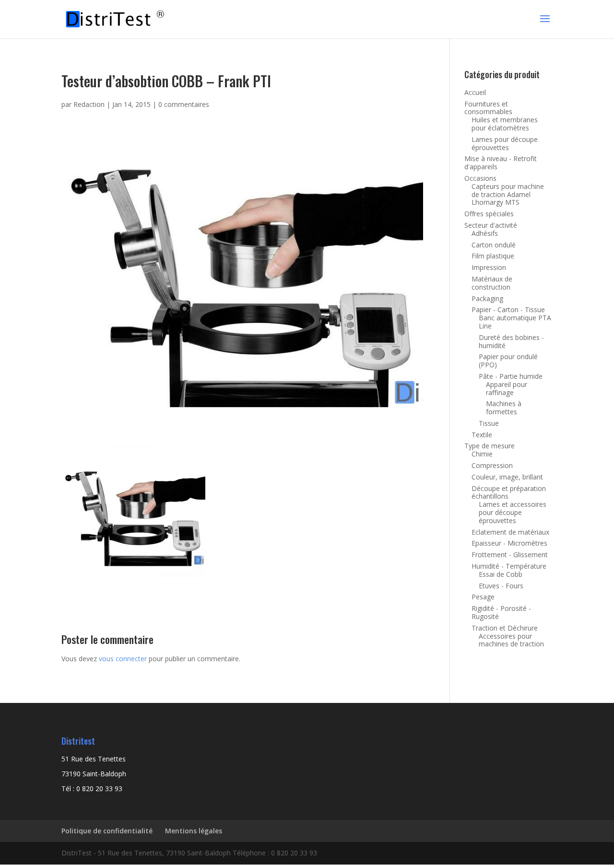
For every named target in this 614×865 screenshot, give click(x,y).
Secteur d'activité (490, 225)
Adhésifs (485, 233)
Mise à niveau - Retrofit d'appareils (500, 162)
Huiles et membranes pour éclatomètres (505, 123)
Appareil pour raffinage (506, 388)
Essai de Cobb (500, 574)
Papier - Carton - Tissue (508, 309)
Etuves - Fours (501, 585)
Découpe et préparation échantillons (509, 492)
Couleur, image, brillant (507, 476)
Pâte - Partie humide (511, 376)
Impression (489, 267)
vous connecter (123, 658)
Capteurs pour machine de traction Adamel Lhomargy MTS (508, 194)
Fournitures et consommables (488, 108)
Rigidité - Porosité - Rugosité (501, 612)
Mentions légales (193, 830)
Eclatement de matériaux (510, 532)
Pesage (483, 596)
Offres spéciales (489, 213)
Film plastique (493, 255)
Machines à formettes (503, 407)
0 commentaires (183, 104)
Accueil (475, 92)
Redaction (89, 104)
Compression (492, 465)
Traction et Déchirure (505, 627)
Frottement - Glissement (510, 554)
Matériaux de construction (492, 283)
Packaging (487, 298)
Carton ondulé (494, 244)
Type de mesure (489, 445)
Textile (482, 434)
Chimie (482, 453)
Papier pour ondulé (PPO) (508, 360)
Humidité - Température (509, 566)
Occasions (480, 178)
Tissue (489, 423)
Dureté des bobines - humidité (511, 341)
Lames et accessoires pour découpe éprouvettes (512, 512)
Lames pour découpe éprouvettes (505, 143)
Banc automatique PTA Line (515, 321)
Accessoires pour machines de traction (511, 640)
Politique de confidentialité (107, 830)
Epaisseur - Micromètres (509, 543)
